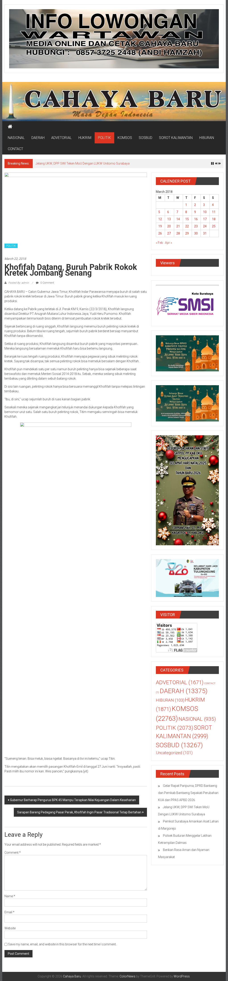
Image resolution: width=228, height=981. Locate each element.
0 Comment (47, 282)
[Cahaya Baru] (10, 126)
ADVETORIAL (61, 138)
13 (169, 219)
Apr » (168, 242)
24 (205, 226)
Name (9, 896)
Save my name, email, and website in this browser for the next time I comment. (62, 944)
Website (10, 928)
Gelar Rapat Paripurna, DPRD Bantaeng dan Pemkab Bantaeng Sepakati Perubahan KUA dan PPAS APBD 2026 (188, 793)
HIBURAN (206, 138)
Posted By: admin (19, 282)
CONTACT (15, 149)
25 (214, 226)
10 (205, 212)
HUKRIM (84, 138)
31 (205, 233)
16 (196, 219)
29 (187, 233)
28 (178, 233)
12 (160, 219)
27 (169, 233)
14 (178, 219)
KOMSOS (125, 138)
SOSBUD (145, 138)
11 (214, 212)
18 (214, 219)
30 (196, 233)
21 (178, 226)
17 (205, 219)
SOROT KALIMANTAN (176, 138)
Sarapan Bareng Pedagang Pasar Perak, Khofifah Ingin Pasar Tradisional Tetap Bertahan (79, 812)
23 (196, 226)
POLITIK (104, 138)
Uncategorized (174, 752)
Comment (12, 852)
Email (9, 912)
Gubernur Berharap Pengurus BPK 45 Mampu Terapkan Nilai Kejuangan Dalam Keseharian (73, 800)
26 (160, 233)
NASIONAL (16, 138)
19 (160, 226)
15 (187, 219)
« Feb (159, 242)
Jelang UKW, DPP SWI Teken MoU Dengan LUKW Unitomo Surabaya (83, 163)
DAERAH (38, 138)
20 (169, 226)
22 (187, 226)
